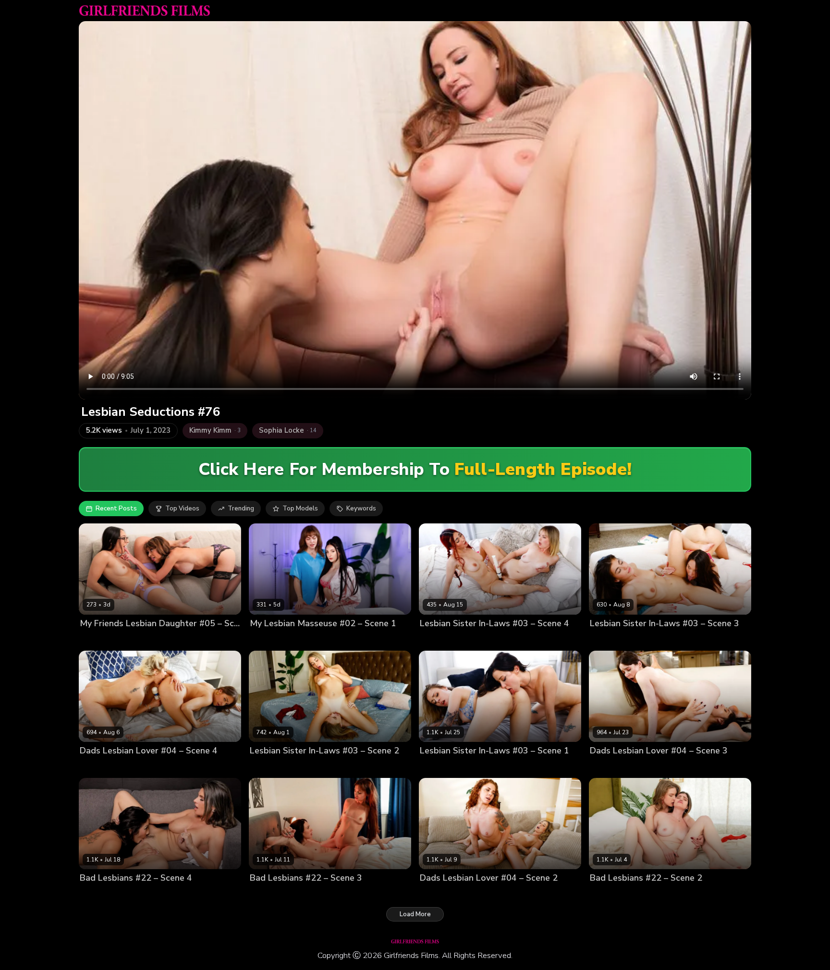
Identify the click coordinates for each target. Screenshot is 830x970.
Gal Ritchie (606, 639)
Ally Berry (95, 894)
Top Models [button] (300, 508)
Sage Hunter (316, 894)
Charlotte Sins (271, 639)
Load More (415, 914)
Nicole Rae (606, 894)
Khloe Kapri (302, 767)
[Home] (144, 10)
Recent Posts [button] (116, 508)
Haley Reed (500, 767)
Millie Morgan (470, 894)
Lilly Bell (433, 639)
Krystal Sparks (135, 894)
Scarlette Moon (472, 639)
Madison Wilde (134, 639)
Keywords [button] (361, 508)
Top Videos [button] (182, 508)
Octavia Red (645, 894)
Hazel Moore (653, 767)
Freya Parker (316, 639)
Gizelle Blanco (139, 767)
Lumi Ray (433, 894)
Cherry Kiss (97, 767)
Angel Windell (272, 894)
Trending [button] (241, 508)
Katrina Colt (644, 639)
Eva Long (94, 639)
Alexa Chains (610, 767)
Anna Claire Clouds (449, 767)
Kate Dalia (265, 767)
